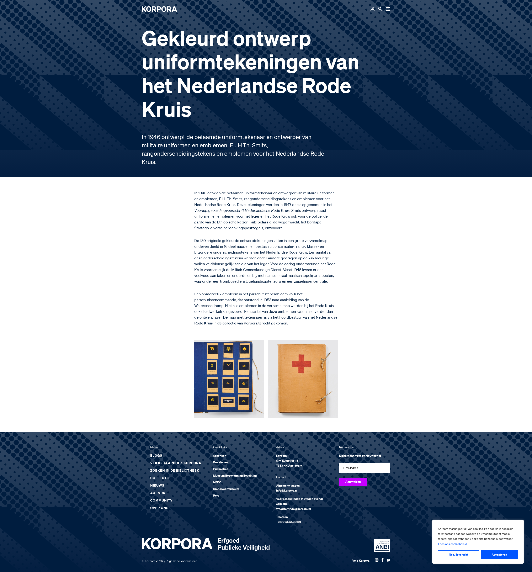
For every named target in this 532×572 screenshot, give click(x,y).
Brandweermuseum (226, 489)
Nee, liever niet (458, 554)
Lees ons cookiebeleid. (453, 544)
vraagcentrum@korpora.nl (293, 509)
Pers (216, 495)
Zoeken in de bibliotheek (174, 470)
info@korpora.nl (287, 490)
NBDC (217, 482)
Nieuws (157, 485)
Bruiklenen (220, 462)
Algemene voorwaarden (181, 561)
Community (161, 500)
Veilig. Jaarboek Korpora (175, 463)
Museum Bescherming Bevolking (235, 475)
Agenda (157, 493)
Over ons (159, 508)
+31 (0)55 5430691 (288, 522)
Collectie (160, 478)
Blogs (156, 455)
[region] (478, 542)
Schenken (219, 455)
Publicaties (220, 469)
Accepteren (499, 554)
